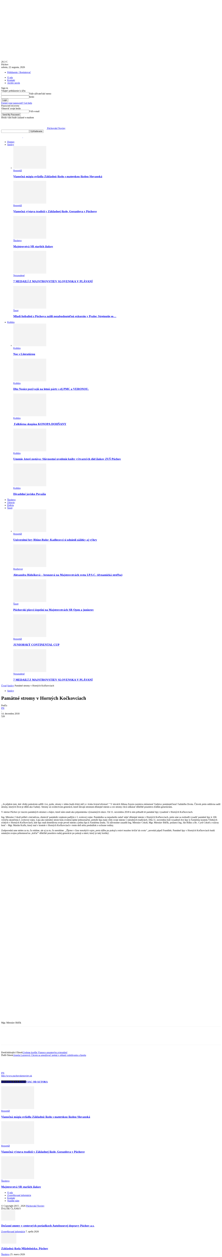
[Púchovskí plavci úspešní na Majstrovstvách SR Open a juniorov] (29, 601)
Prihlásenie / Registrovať (19, 72)
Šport (15, 310)
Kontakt (11, 80)
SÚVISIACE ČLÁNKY (13, 1081)
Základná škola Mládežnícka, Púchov (24, 1248)
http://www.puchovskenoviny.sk (16, 1075)
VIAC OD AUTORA (37, 1081)
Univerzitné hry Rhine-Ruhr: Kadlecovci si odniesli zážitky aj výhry (55, 539)
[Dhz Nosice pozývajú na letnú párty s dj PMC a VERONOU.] (29, 380)
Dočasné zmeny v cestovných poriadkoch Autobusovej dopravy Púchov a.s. (47, 1225)
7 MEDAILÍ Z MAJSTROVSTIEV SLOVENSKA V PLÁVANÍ (53, 281)
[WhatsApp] (39, 721)
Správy (10, 144)
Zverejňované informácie (19, 1195)
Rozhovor (18, 569)
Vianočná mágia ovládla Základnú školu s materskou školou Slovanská (57, 176)
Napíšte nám (13, 1200)
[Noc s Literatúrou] (29, 345)
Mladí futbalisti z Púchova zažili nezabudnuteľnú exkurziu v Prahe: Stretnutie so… (64, 316)
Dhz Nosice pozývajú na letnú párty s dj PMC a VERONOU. (51, 389)
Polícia (10, 505)
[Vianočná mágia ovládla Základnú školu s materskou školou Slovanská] (29, 168)
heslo (31, 97)
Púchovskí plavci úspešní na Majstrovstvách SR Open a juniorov (53, 609)
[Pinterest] (28, 721)
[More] (50, 721)
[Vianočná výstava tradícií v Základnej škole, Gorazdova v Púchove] (29, 202)
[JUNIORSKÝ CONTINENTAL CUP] (29, 636)
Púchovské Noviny (35, 1206)
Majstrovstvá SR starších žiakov (33, 246)
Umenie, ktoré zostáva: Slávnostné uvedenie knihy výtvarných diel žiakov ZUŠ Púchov (67, 459)
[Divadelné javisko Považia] (29, 485)
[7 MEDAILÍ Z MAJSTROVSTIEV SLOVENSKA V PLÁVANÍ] (29, 272)
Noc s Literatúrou (24, 354)
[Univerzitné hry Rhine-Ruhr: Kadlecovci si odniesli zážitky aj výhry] (29, 531)
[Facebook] (6, 721)
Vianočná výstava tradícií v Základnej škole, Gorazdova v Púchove (55, 211)
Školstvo (17, 240)
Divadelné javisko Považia (29, 494)
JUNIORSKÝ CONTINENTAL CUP (36, 644)
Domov (10, 142)
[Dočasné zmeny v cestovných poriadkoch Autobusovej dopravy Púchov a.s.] (8, 1219)
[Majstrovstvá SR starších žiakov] (29, 238)
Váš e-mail (34, 111)
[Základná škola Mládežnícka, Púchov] (8, 1242)
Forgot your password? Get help (16, 103)
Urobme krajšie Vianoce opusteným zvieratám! (45, 1052)
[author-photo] (8, 1070)
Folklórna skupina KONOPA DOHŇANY (39, 424)
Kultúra (10, 322)
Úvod (4, 685)
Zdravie (11, 502)
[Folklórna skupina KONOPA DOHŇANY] (29, 415)
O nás (10, 77)
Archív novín (13, 83)
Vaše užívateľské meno (40, 93)
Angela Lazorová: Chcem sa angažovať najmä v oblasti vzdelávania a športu (49, 1055)
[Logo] (12, 136)
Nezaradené (19, 275)
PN (2, 708)
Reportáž (17, 170)
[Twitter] (17, 721)
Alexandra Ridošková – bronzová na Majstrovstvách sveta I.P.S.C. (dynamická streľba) (67, 574)
